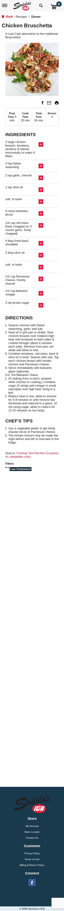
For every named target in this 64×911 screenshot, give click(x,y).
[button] (41, 104)
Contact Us (32, 837)
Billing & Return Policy (32, 865)
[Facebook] (32, 882)
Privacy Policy (32, 853)
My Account (32, 826)
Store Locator (32, 831)
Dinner (36, 16)
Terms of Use (32, 859)
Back (9, 16)
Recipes (21, 16)
